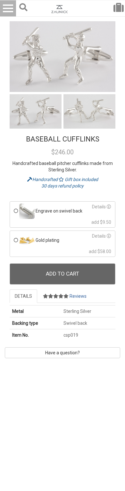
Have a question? (62, 352)
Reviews (78, 296)
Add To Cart (62, 273)
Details (99, 206)
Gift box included (81, 179)
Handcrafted (45, 179)
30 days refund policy (62, 185)
